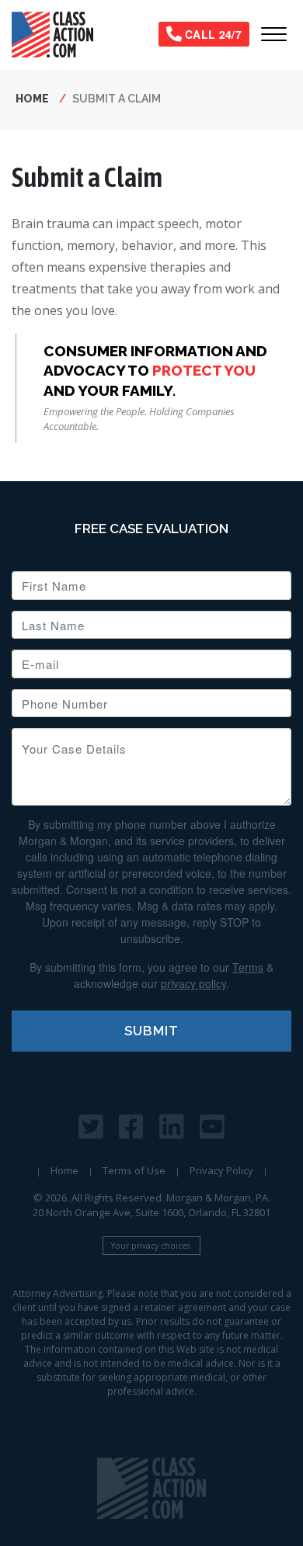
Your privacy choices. (151, 1245)
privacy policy (193, 983)
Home (32, 98)
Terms (247, 967)
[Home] (59, 34)
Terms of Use (134, 1170)
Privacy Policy (221, 1170)
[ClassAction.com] (151, 1488)
